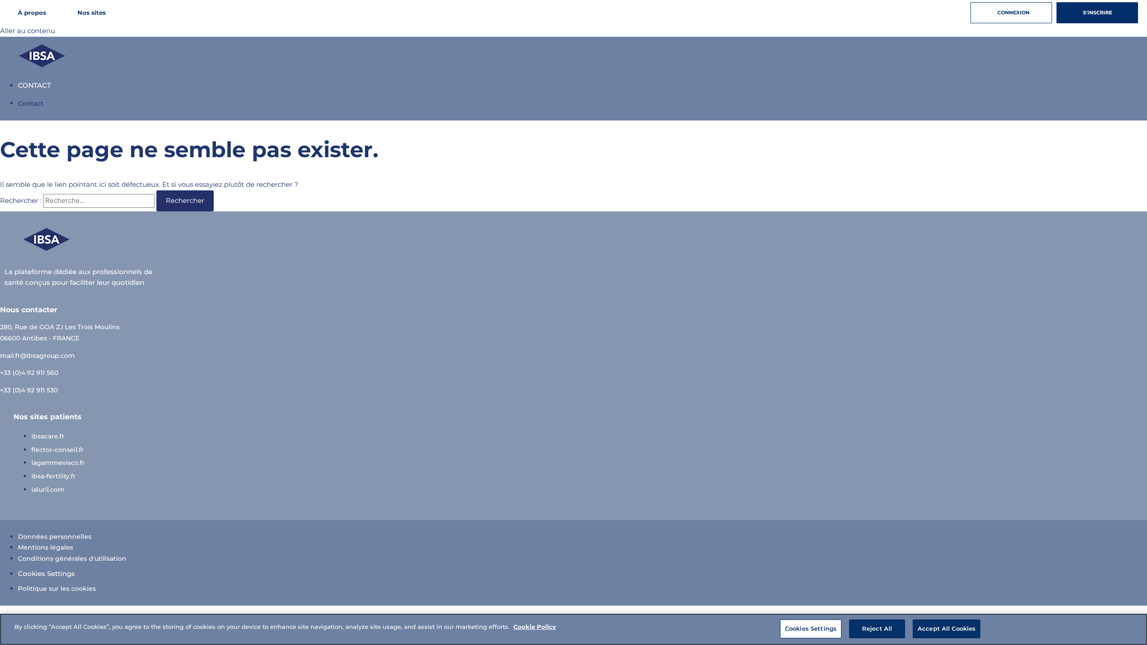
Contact (34, 85)
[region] (573, 629)
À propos (32, 12)
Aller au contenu (27, 30)
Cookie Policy (534, 626)
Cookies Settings (46, 573)
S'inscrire (1097, 12)
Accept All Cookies (946, 628)
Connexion (1013, 12)
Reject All (877, 628)
